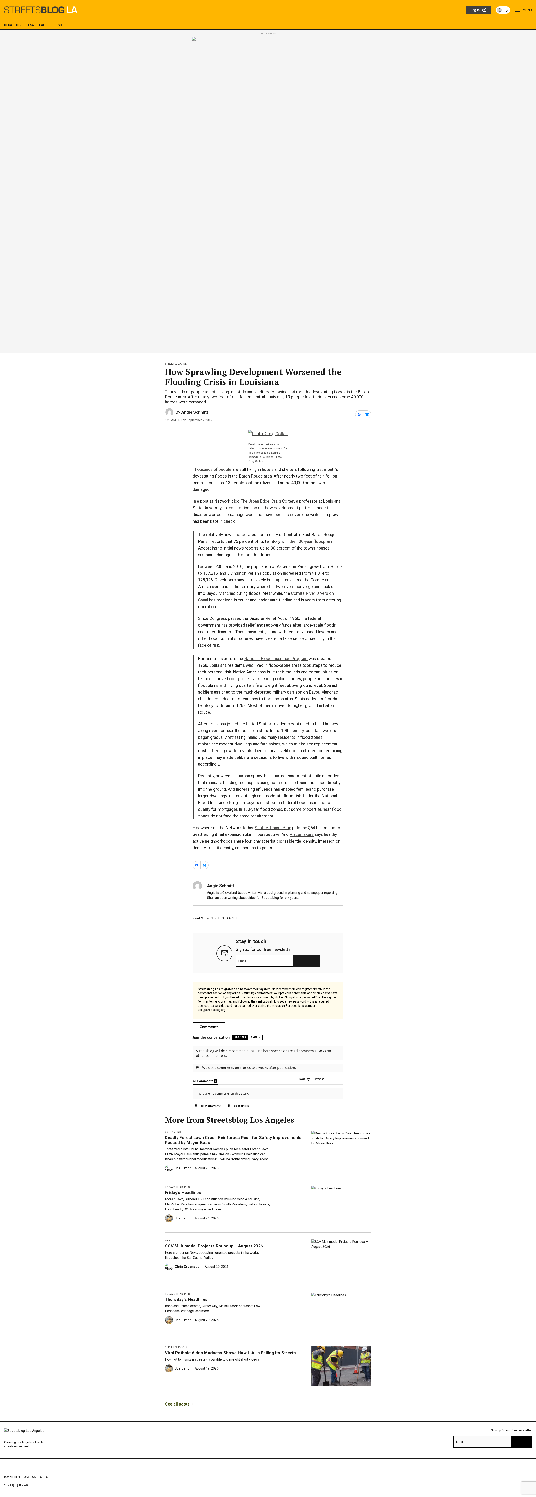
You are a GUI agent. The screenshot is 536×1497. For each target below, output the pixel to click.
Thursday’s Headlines (186, 1299)
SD (60, 25)
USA (31, 25)
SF (51, 25)
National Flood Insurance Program (276, 658)
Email (242, 961)
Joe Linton (183, 1168)
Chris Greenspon (188, 1267)
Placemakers (302, 834)
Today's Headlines (177, 1187)
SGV (167, 1240)
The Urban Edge (255, 501)
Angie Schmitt (194, 412)
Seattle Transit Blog (273, 827)
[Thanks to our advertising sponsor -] (268, 194)
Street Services (176, 1347)
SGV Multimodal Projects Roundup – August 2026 (214, 1246)
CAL (42, 25)
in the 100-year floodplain (308, 541)
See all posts (177, 1404)
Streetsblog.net (176, 363)
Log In (475, 10)
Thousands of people (212, 469)
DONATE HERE (13, 25)
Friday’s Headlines (183, 1192)
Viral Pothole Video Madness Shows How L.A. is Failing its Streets (230, 1352)
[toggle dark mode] (503, 10)
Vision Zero (173, 1132)
